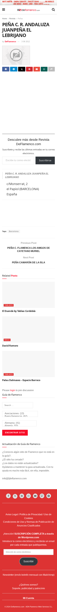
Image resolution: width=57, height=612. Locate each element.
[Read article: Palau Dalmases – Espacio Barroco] (28, 364)
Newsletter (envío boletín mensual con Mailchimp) (28, 575)
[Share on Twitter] (21, 69)
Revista (12, 19)
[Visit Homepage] (28, 9)
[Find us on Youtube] (35, 496)
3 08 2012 (25, 41)
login (12, 390)
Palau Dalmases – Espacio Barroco (21, 380)
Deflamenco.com (17, 607)
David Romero (10, 345)
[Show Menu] (3, 9)
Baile (7, 340)
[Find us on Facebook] (8, 496)
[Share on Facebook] (5, 69)
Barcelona (14, 231)
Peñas (20, 19)
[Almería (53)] (19, 425)
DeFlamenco (10, 41)
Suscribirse (45, 160)
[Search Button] (53, 9)
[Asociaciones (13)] (20, 413)
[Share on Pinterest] (29, 69)
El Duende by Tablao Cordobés (19, 311)
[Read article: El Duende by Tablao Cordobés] (28, 295)
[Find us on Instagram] (28, 496)
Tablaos (9, 305)
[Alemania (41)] (19, 423)
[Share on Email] (36, 69)
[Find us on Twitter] (15, 496)
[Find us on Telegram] (48, 496)
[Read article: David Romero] (28, 329)
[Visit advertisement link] (28, 2)
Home (4, 19)
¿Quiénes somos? (28, 584)
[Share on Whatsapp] (44, 69)
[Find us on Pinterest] (21, 496)
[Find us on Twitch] (42, 496)
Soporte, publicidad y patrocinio (28, 588)
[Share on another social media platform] (51, 69)
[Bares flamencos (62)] (20, 416)
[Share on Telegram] (13, 69)
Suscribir (28, 561)
